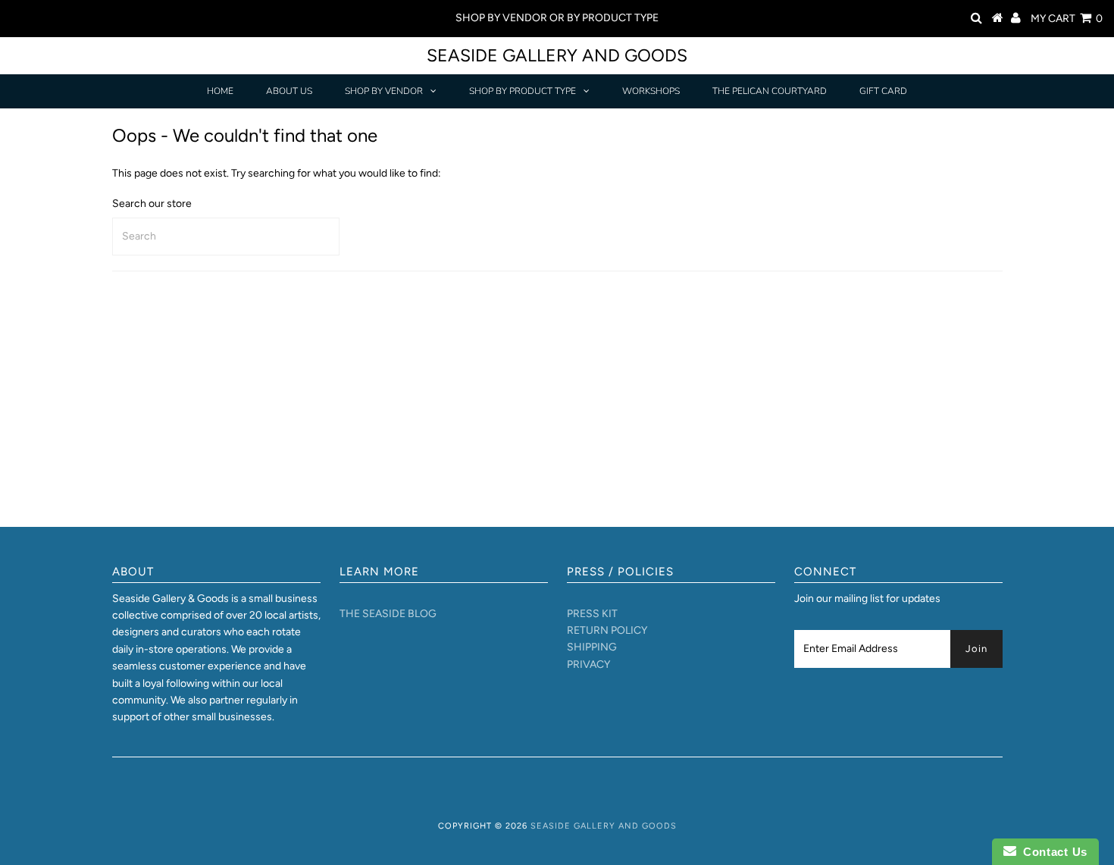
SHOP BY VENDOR (384, 91)
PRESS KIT (592, 613)
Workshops (651, 91)
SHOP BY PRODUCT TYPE (522, 91)
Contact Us (1051, 851)
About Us (289, 91)
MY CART (1067, 18)
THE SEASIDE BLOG (388, 613)
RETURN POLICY (607, 630)
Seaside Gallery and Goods (557, 55)
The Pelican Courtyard (769, 91)
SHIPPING (592, 647)
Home (220, 91)
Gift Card (883, 91)
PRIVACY (588, 664)
